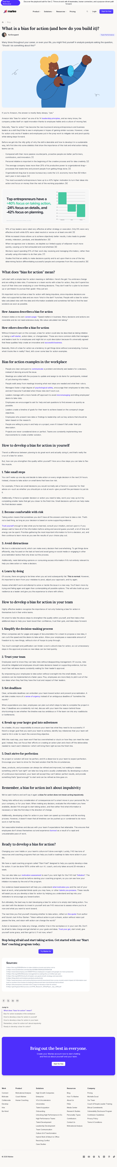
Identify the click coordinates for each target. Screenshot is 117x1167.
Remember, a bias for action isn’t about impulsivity (22, 1023)
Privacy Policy (92, 1119)
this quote (72, 914)
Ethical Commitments (95, 1108)
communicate (37, 369)
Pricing (73, 11)
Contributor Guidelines (95, 1115)
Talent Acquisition (42, 1108)
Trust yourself (8, 526)
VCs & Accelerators (43, 1100)
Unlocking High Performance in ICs (49, 1115)
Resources (60, 11)
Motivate (5, 1097)
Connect (5, 1093)
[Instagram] (104, 1157)
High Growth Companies (45, 1093)
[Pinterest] (109, 1157)
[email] (17, 1001)
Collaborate (6, 1100)
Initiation (81, 875)
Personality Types (74, 1115)
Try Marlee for (45, 951)
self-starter (16, 336)
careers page (30, 317)
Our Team (91, 1100)
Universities (40, 1104)
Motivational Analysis (23, 1093)
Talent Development (43, 1122)
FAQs (69, 1104)
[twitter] (8, 1001)
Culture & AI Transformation (46, 1133)
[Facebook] (94, 1157)
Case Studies (41, 1144)
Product (36, 11)
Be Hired (5, 1111)
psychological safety (44, 388)
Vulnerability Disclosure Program (99, 1111)
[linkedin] (13, 1001)
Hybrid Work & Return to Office (47, 1137)
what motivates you (60, 887)
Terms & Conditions (94, 1122)
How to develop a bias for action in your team (21, 1020)
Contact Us (71, 1122)
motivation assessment (31, 875)
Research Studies (73, 1111)
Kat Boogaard (13, 35)
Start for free (106, 11)
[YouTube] (89, 1157)
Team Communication (44, 1129)
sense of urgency (32, 696)
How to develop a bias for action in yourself (20, 1017)
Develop (5, 1104)
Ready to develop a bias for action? (17, 1026)
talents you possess (67, 890)
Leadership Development (45, 1126)
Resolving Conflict (43, 1140)
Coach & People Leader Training (99, 1104)
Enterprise (40, 1097)
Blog (9, 22)
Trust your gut (64, 929)
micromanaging (63, 395)
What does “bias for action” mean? (18, 1010)
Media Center (72, 1108)
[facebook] (3, 1001)
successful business (53, 342)
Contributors (71, 1119)
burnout (53, 830)
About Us (70, 1100)
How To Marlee (73, 1097)
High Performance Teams (45, 1119)
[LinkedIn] (84, 1157)
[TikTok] (114, 1157)
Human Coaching (22, 1100)
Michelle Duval (92, 1097)
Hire (3, 1108)
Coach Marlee (21, 1097)
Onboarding (40, 1111)
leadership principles (51, 118)
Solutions (48, 11)
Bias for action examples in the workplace (19, 1014)
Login (94, 11)
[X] (99, 1157)
